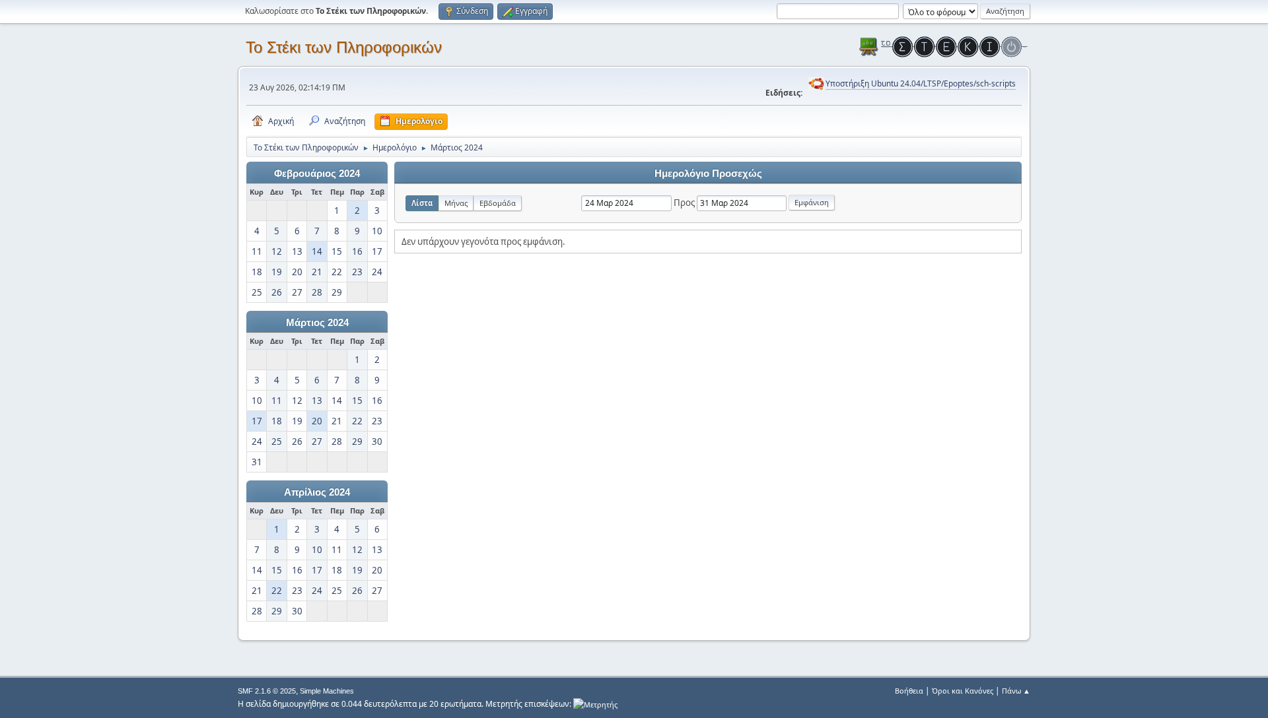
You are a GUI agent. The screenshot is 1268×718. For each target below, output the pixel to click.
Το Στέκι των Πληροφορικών (344, 47)
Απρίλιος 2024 (317, 492)
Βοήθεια (909, 691)
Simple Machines (327, 691)
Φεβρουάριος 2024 (317, 173)
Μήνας (456, 203)
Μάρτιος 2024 (317, 322)
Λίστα (422, 203)
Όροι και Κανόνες (962, 691)
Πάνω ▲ (1016, 691)
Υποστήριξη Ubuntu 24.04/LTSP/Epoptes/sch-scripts (921, 83)
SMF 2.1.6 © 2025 (267, 691)
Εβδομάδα (497, 203)
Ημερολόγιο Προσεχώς (708, 173)
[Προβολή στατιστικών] (595, 704)
